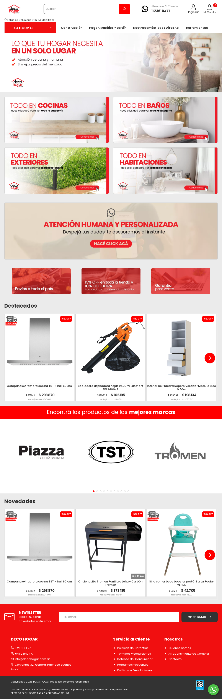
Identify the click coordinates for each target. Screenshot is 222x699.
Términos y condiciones (134, 654)
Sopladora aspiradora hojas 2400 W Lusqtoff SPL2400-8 (110, 387)
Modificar (48, 20)
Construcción (72, 28)
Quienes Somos (179, 648)
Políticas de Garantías (133, 648)
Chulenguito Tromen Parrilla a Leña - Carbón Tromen (110, 583)
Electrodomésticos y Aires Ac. (156, 28)
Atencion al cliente (164, 6)
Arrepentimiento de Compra (188, 654)
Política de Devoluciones (134, 670)
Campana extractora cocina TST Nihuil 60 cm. (39, 386)
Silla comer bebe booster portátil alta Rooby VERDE (181, 583)
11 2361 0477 (160, 10)
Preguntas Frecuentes (132, 665)
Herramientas (197, 28)
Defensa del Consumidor (135, 659)
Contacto (175, 659)
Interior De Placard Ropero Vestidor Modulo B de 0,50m (181, 387)
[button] (30, 27)
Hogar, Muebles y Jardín (108, 28)
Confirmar (197, 617)
